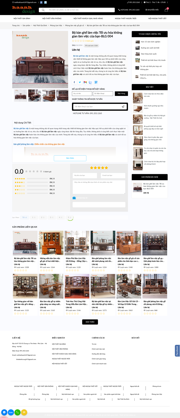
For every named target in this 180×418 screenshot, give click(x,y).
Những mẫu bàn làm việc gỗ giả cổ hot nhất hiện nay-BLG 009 (50, 261)
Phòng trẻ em (157, 386)
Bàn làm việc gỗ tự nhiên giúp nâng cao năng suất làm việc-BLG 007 (50, 304)
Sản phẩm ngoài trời (90, 394)
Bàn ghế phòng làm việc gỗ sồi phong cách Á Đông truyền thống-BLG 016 (155, 304)
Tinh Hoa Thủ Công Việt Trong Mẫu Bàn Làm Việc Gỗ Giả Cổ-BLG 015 (76, 304)
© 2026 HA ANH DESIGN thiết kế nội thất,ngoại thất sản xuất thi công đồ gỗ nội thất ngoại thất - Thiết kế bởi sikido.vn (90, 415)
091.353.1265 (134, 2)
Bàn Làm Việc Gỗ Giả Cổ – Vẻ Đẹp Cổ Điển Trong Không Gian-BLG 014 (128, 304)
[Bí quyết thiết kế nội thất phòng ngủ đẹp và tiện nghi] (138, 130)
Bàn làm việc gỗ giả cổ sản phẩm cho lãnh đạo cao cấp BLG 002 (129, 261)
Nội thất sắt (101, 399)
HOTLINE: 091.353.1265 (129, 10)
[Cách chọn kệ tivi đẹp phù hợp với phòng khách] (138, 165)
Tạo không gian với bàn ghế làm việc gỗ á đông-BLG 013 (24, 304)
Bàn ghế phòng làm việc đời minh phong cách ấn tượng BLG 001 (101, 261)
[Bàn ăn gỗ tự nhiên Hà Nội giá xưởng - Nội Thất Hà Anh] (138, 119)
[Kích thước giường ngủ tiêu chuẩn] (138, 109)
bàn (77, 56)
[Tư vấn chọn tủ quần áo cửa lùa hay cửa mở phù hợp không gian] (138, 153)
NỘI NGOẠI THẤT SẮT (157, 18)
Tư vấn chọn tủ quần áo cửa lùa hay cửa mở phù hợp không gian (155, 151)
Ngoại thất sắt (134, 386)
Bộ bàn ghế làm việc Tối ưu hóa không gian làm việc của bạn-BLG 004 (154, 186)
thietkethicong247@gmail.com (26, 359)
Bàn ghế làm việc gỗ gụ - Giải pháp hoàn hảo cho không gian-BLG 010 (154, 261)
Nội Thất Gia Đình (123, 399)
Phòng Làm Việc (157, 394)
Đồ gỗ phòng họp (34, 399)
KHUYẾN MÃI (153, 10)
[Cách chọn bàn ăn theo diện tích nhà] (138, 98)
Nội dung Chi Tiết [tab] (22, 123)
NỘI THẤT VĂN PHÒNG (51, 18)
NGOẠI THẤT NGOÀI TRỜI (125, 18)
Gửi (99, 204)
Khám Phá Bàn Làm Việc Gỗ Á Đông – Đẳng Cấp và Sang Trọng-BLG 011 (76, 261)
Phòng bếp (45, 394)
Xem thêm (70, 158)
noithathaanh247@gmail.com (26, 355)
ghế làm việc (83, 56)
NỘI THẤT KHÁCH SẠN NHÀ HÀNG (67, 388)
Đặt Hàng (121, 93)
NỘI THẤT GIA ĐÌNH (22, 18)
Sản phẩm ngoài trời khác (112, 394)
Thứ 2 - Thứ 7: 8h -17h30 (155, 2)
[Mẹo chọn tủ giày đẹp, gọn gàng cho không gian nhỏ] (138, 141)
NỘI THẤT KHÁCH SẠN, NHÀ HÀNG (88, 18)
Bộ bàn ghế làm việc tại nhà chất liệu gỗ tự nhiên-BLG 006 (102, 304)
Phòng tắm (23, 394)
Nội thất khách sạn (68, 394)
